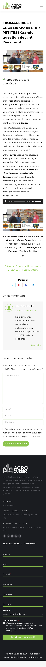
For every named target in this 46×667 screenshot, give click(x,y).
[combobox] (23, 614)
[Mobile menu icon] (41, 6)
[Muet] (33, 201)
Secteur (7, 610)
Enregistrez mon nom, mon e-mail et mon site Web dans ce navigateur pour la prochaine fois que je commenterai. (23, 433)
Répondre (36, 345)
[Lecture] (6, 201)
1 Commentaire (30, 270)
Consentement (11, 620)
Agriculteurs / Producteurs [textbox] (14, 614)
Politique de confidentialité (28, 657)
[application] (23, 201)
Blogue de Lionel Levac (28, 266)
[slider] (38, 201)
